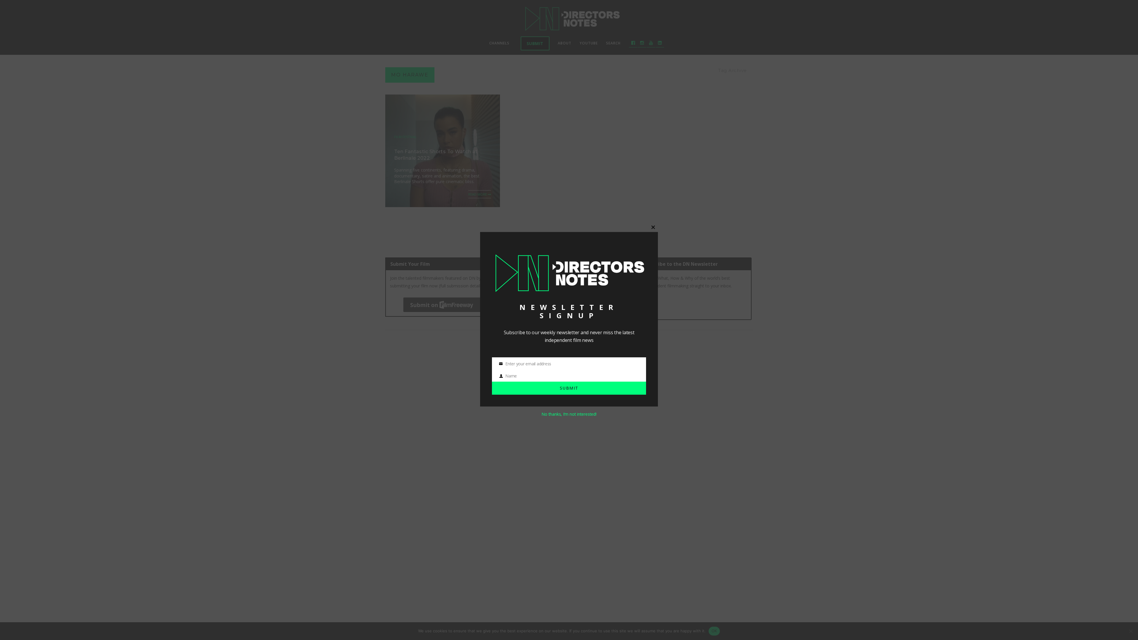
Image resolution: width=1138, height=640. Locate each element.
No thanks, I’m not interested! (568, 414)
